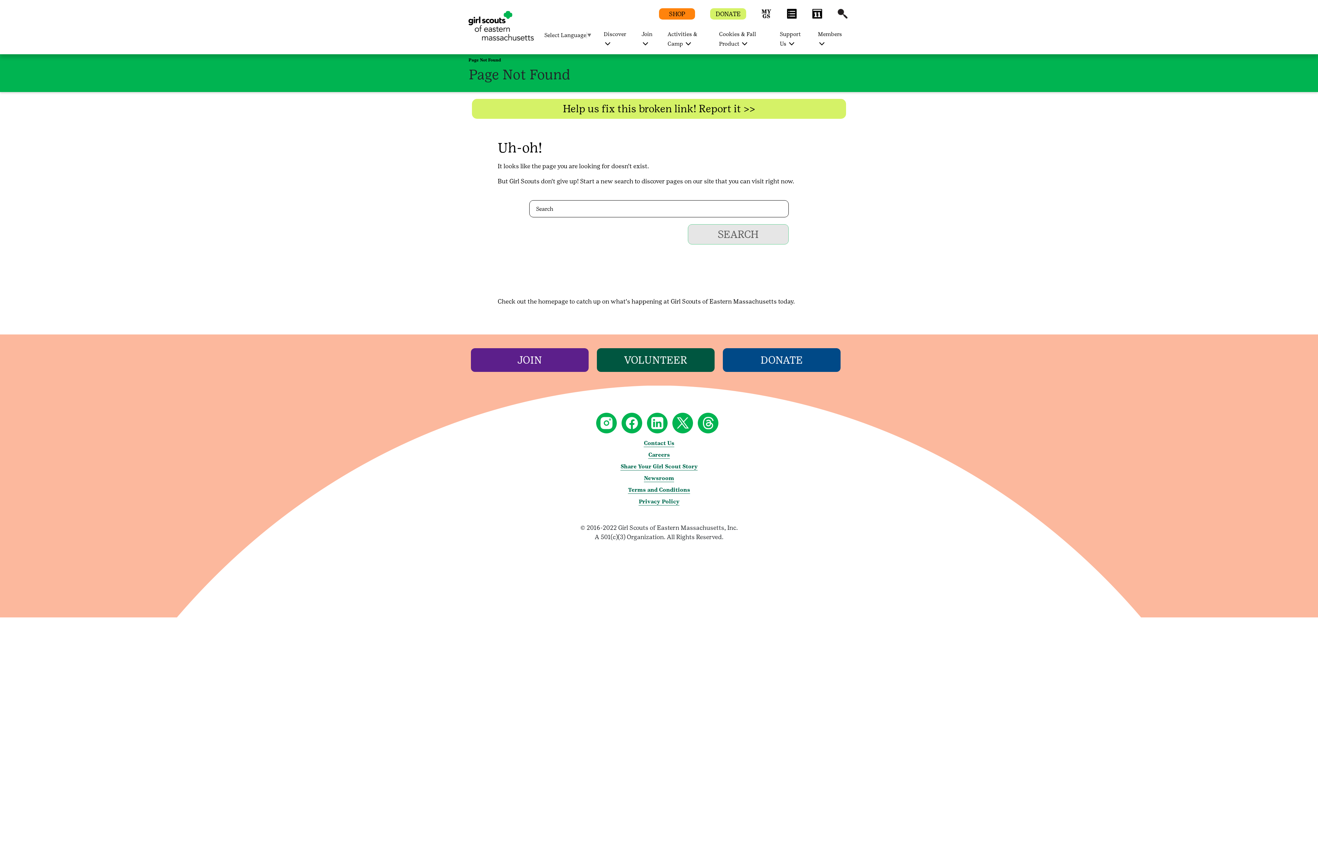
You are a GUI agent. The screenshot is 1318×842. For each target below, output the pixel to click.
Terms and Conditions (659, 490)
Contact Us (659, 443)
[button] (766, 17)
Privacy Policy (659, 501)
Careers (659, 455)
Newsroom (659, 478)
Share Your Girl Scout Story (659, 466)
